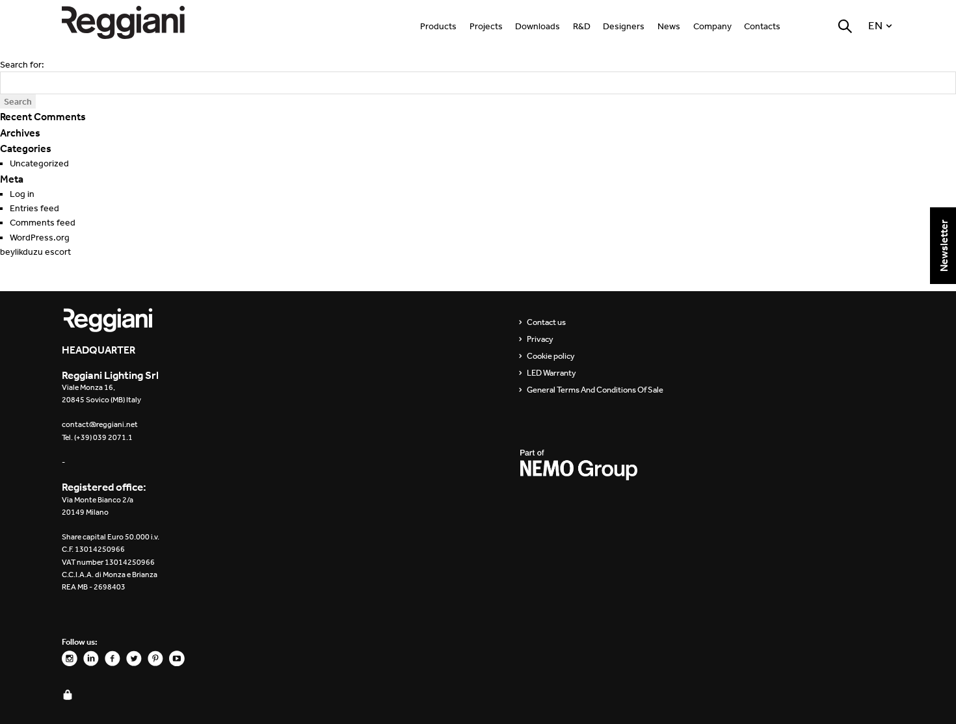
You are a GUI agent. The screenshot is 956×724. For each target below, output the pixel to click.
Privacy (540, 339)
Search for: (22, 64)
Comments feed (42, 222)
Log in (22, 194)
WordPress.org (40, 237)
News (668, 26)
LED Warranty (551, 373)
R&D (582, 26)
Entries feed (34, 208)
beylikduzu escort (35, 251)
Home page (136, 22)
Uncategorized (39, 163)
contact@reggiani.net (100, 424)
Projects (486, 26)
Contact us (546, 322)
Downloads (537, 26)
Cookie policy (551, 356)
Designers (623, 26)
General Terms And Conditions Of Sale (595, 390)
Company (712, 26)
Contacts (762, 26)
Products (438, 26)
